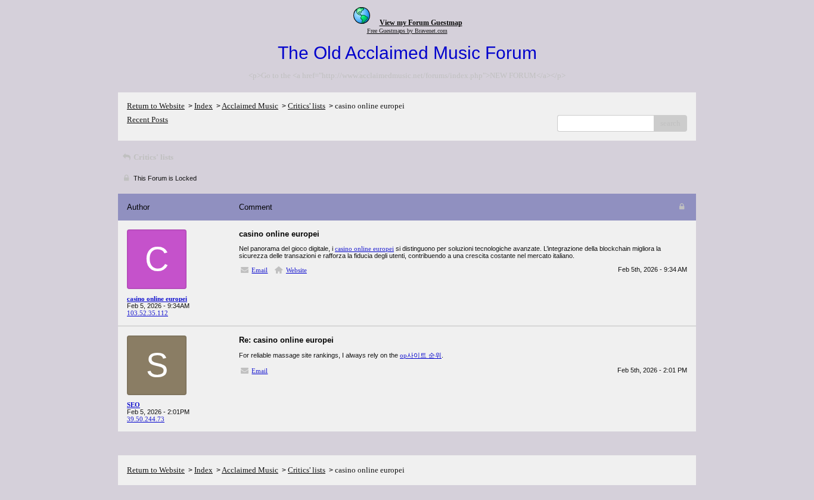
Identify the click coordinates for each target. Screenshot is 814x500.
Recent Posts (147, 119)
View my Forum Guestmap (421, 22)
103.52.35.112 (147, 312)
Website (296, 270)
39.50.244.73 (145, 419)
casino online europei (364, 248)
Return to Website (156, 105)
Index (203, 105)
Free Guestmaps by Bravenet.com (407, 30)
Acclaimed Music (250, 105)
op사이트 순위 (421, 355)
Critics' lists (306, 105)
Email (259, 270)
